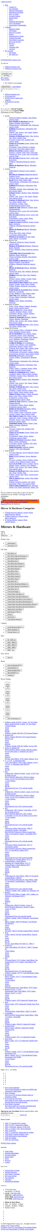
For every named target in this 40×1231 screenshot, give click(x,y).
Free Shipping (13, 9)
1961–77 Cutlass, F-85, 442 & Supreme (18, 1129)
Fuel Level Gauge (13, 591)
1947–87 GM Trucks (12, 1140)
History (11, 34)
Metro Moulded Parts (14, 670)
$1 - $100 (12, 640)
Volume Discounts (15, 38)
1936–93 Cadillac (10, 1138)
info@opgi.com (19, 1197)
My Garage (5, 78)
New (10, 657)
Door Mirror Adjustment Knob (17, 558)
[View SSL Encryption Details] (9, 1229)
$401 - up (11, 650)
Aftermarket (12, 543)
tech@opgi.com (18, 1199)
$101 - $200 (12, 642)
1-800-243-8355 (17, 1195)
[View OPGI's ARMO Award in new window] (26, 1229)
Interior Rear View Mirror (16, 594)
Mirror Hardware (13, 629)
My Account (9, 51)
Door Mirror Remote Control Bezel (18, 586)
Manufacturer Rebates (16, 12)
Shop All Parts (6, 86)
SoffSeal (11, 675)
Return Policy (13, 18)
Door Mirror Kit (12, 581)
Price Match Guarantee (16, 40)
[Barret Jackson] (12, 67)
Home (3, 504)
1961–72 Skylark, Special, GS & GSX (17, 1127)
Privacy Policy (15, 1225)
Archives (12, 49)
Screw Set (11, 617)
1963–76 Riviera (10, 1130)
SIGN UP (23, 1115)
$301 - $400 (12, 647)
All (6, 504)
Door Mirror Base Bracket (16, 563)
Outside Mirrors (13, 632)
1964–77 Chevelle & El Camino (15, 1123)
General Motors (13, 668)
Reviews (12, 43)
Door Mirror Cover (13, 574)
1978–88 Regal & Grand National (16, 1136)
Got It (3, 498)
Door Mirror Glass (13, 579)
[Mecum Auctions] (13, 68)
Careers (11, 45)
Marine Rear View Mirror (15, 609)
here (23, 494)
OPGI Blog (13, 31)
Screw (10, 614)
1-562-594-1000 (15, 1193)
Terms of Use (5, 1225)
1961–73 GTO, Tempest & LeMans (16, 1125)
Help (6, 5)
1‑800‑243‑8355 (6, 2)
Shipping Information (16, 10)
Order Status (9, 1151)
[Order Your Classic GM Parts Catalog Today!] (8, 1143)
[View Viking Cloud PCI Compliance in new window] (12, 1227)
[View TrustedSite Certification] (30, 1227)
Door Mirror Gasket (14, 576)
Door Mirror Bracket (14, 568)
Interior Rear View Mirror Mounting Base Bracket (23, 604)
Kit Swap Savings (15, 42)
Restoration (12, 546)
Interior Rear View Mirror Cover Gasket (20, 599)
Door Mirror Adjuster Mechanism (18, 556)
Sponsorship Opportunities (17, 25)
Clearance (8, 1179)
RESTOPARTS (13, 673)
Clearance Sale (14, 47)
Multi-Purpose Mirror (14, 612)
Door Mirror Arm (13, 561)
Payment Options (14, 16)
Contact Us (12, 7)
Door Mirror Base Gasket (16, 566)
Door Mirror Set (13, 589)
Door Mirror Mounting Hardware (18, 584)
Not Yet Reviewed (14, 718)
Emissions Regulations (16, 21)
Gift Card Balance (15, 23)
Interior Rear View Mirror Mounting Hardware (21, 607)
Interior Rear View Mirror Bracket (18, 596)
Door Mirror (12, 553)
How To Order (14, 14)
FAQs (11, 20)
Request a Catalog (5, 1119)
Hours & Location (15, 32)
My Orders (12, 53)
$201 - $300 (12, 645)
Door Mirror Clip (13, 571)
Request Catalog (14, 29)
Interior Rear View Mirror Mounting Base (20, 602)
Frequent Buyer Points (16, 36)
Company (8, 27)
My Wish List (13, 54)
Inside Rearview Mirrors (15, 627)
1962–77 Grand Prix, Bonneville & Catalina (19, 1132)
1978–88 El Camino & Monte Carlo (16, 1134)
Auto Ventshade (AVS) (15, 665)
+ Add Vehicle (16, 86)
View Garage (5, 79)
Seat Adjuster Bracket (15, 619)
